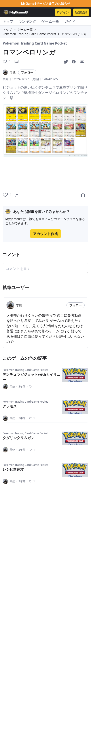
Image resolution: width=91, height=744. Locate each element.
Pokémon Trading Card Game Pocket (29, 34)
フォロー (27, 72)
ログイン (63, 12)
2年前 (20, 386)
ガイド (69, 21)
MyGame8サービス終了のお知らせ (45, 3)
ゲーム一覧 (50, 21)
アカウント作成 (45, 233)
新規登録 (81, 12)
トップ (8, 21)
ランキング (27, 21)
